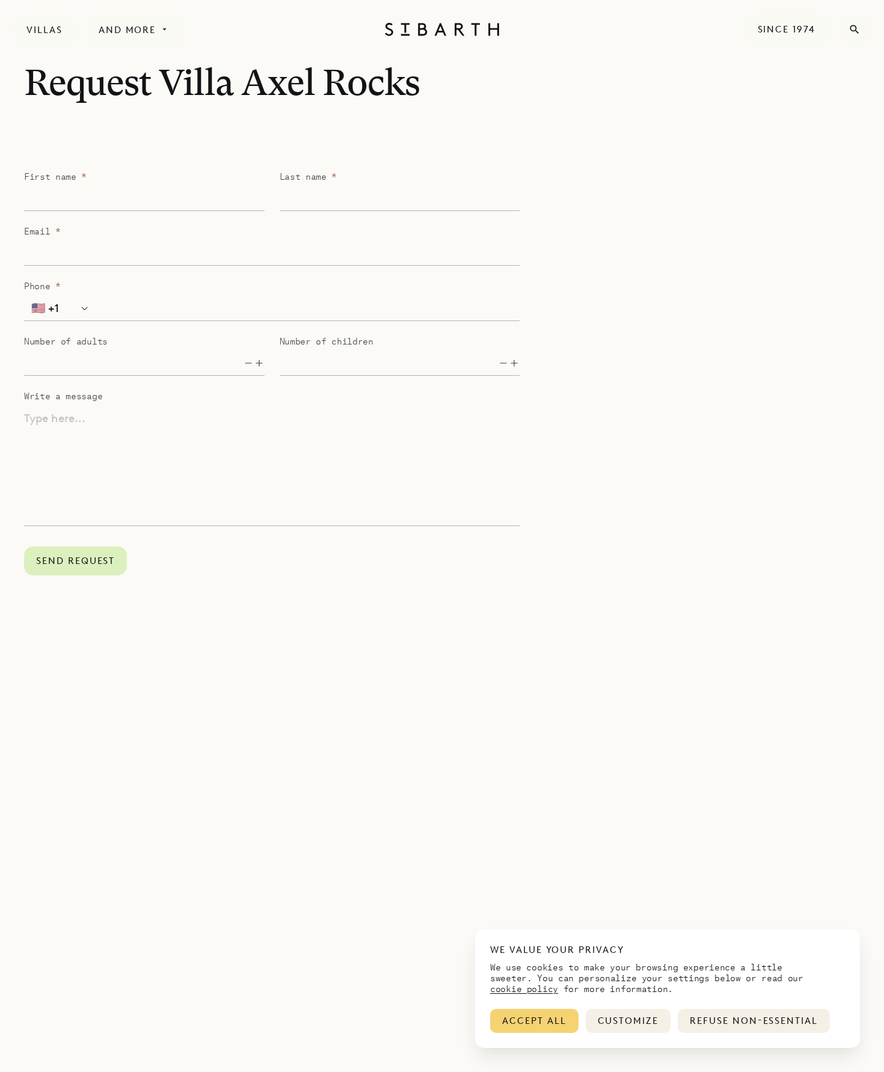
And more (127, 30)
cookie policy (524, 988)
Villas (44, 30)
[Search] (854, 29)
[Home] (442, 29)
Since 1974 (787, 29)
